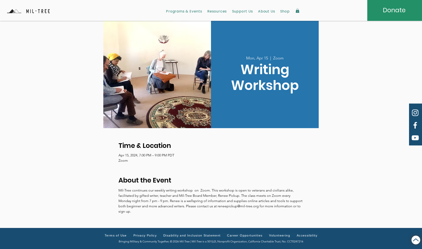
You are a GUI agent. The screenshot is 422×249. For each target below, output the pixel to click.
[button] (297, 10)
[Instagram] (415, 112)
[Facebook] (415, 125)
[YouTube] (415, 137)
